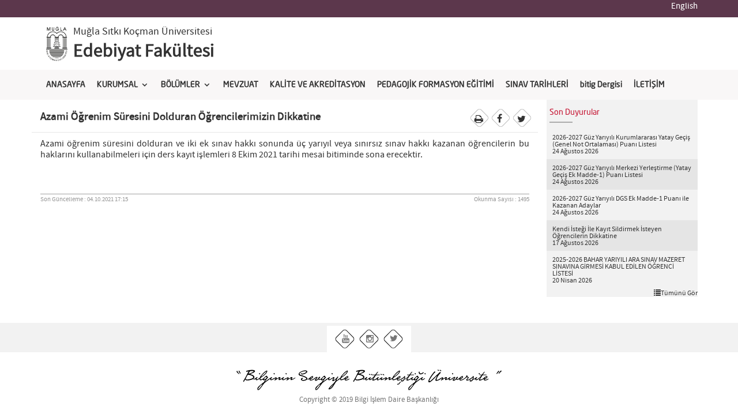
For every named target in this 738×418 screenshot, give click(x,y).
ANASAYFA (65, 85)
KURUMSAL (117, 85)
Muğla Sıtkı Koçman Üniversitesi (142, 32)
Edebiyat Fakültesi (143, 51)
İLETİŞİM (649, 85)
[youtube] (345, 339)
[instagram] (369, 339)
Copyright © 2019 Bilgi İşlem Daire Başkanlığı (369, 400)
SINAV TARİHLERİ (537, 85)
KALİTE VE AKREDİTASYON (318, 85)
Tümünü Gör (679, 293)
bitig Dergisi (601, 85)
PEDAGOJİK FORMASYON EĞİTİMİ (435, 85)
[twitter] (393, 339)
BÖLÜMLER (180, 85)
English (684, 6)
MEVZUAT (240, 85)
